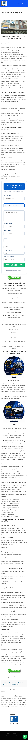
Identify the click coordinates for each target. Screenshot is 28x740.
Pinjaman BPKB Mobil (10, 735)
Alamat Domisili (7, 209)
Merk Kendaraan (8, 223)
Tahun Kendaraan (8, 237)
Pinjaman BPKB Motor (17, 733)
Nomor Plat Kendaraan (9, 256)
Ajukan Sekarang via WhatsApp (14, 265)
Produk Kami (8, 733)
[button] (25, 737)
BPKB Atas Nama (8, 250)
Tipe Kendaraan (7, 230)
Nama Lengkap (7, 195)
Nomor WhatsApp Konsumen (11, 202)
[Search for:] (25, 4)
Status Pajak (7, 244)
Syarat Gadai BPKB (20, 735)
